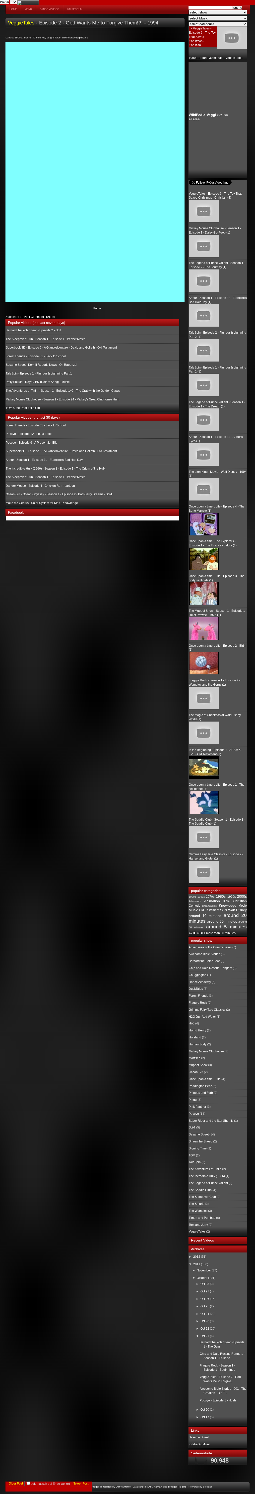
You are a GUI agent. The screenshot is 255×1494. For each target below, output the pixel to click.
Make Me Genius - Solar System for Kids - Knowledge (42, 503)
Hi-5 (191, 1023)
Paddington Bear (200, 1086)
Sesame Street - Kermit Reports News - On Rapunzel (41, 365)
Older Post (16, 1483)
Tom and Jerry (198, 1225)
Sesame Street (199, 1134)
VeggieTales (21, 22)
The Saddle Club (200, 1190)
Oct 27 (205, 1291)
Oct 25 (205, 1306)
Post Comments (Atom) (39, 317)
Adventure (195, 901)
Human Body (197, 1044)
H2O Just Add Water (202, 1016)
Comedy (194, 905)
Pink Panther (197, 1107)
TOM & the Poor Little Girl (23, 408)
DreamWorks (209, 905)
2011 (197, 1264)
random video (49, 9)
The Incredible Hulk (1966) (207, 1176)
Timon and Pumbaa (202, 1218)
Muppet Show (198, 1065)
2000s (242, 896)
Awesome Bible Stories (204, 954)
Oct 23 (205, 1321)
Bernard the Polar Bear (204, 961)
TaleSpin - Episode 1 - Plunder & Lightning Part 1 (39, 373)
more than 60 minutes (221, 933)
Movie (243, 905)
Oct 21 (205, 1336)
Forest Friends (198, 995)
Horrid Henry (197, 1030)
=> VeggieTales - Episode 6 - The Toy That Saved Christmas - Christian (202, 37)
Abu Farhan (155, 1486)
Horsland (195, 1037)
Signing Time (198, 1148)
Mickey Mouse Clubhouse (206, 1051)
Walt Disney (237, 910)
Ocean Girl (196, 1072)
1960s (201, 896)
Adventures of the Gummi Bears (210, 947)
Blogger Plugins (177, 1486)
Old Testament (209, 910)
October (202, 1278)
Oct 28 (205, 1284)
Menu (28, 9)
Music (193, 910)
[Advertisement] (214, 87)
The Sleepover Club (202, 1197)
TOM (192, 1155)
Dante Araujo (123, 1486)
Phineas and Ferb (201, 1093)
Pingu (193, 1100)
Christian (240, 901)
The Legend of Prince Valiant (208, 1183)
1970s (210, 896)
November (204, 1270)
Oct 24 (205, 1314)
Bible (226, 901)
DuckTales (196, 989)
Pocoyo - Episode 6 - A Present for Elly (31, 442)
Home (13, 9)
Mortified (194, 1058)
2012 (197, 1256)
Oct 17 (205, 1417)
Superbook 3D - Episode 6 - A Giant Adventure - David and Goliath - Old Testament (61, 347)
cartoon (197, 932)
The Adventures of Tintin (205, 1169)
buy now (222, 115)
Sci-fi (223, 910)
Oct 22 (205, 1328)
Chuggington (197, 975)
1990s (18, 37)
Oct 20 (205, 1409)
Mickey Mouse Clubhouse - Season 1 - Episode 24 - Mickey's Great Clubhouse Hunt (62, 399)
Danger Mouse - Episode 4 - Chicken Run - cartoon (40, 486)
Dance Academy (200, 982)
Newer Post (80, 1483)
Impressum (74, 9)
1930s (192, 896)
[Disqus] (95, 107)
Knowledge (227, 905)
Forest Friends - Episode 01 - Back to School (36, 356)
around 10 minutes (205, 916)
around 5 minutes (226, 926)
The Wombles (198, 1211)
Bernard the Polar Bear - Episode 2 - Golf (33, 330)
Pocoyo (194, 1114)
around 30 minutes (34, 37)
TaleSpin (195, 1162)
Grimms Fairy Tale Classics (207, 1009)
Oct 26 (205, 1299)
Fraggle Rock (198, 1002)
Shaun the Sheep (200, 1141)
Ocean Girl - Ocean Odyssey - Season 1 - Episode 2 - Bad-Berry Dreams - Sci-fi (59, 494)
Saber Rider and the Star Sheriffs (211, 1120)
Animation (212, 901)
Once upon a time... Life (205, 1079)
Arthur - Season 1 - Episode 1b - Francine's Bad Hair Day (44, 460)
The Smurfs (196, 1204)
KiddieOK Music (199, 1444)
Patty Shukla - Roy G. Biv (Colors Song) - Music (37, 382)
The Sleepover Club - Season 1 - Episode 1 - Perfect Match (45, 339)
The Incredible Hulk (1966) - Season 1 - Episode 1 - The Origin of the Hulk (55, 468)
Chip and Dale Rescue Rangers (210, 968)
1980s (221, 896)
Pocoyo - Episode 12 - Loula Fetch (29, 434)
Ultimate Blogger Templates (96, 1486)
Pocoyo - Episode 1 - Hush (218, 1400)
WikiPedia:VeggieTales (75, 37)
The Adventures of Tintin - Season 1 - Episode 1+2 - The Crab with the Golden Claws (63, 390)
